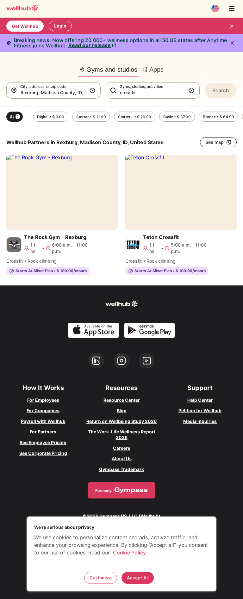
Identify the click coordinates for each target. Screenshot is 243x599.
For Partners (43, 431)
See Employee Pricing (43, 442)
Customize (101, 577)
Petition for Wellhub (199, 410)
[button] (94, 90)
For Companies (43, 410)
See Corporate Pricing (43, 453)
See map (214, 142)
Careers (121, 448)
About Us (122, 458)
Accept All (137, 577)
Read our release (89, 45)
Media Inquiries (200, 421)
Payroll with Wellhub (43, 421)
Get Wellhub (25, 26)
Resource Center (121, 400)
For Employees (43, 400)
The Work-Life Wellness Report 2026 (121, 434)
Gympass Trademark (121, 469)
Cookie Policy (129, 552)
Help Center (200, 400)
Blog (122, 410)
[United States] (215, 8)
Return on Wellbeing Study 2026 (121, 421)
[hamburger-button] (232, 8)
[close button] (232, 26)
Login (60, 25)
